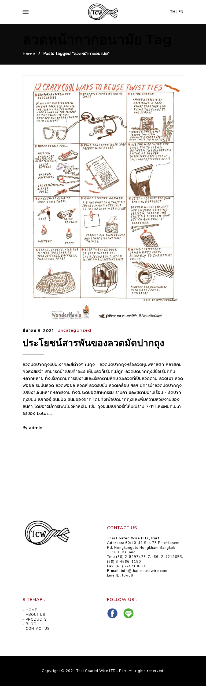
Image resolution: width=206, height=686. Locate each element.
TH (172, 11)
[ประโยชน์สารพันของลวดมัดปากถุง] (103, 198)
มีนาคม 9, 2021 (38, 330)
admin (35, 427)
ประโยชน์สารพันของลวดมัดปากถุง (93, 343)
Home (29, 53)
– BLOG (29, 624)
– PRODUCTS (35, 619)
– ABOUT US (34, 614)
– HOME (30, 610)
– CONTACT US (36, 628)
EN (181, 11)
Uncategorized (74, 330)
